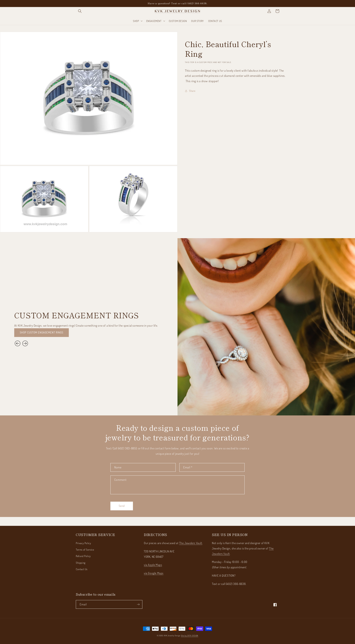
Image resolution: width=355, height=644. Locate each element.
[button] (80, 11)
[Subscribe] (138, 604)
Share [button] (192, 90)
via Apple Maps (153, 565)
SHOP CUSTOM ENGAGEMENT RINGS (41, 332)
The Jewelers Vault (190, 543)
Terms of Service (85, 549)
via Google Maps (153, 573)
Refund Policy (83, 556)
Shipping (80, 562)
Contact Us (81, 569)
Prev (18, 343)
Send (122, 506)
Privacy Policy (83, 543)
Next (25, 343)
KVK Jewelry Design (172, 635)
